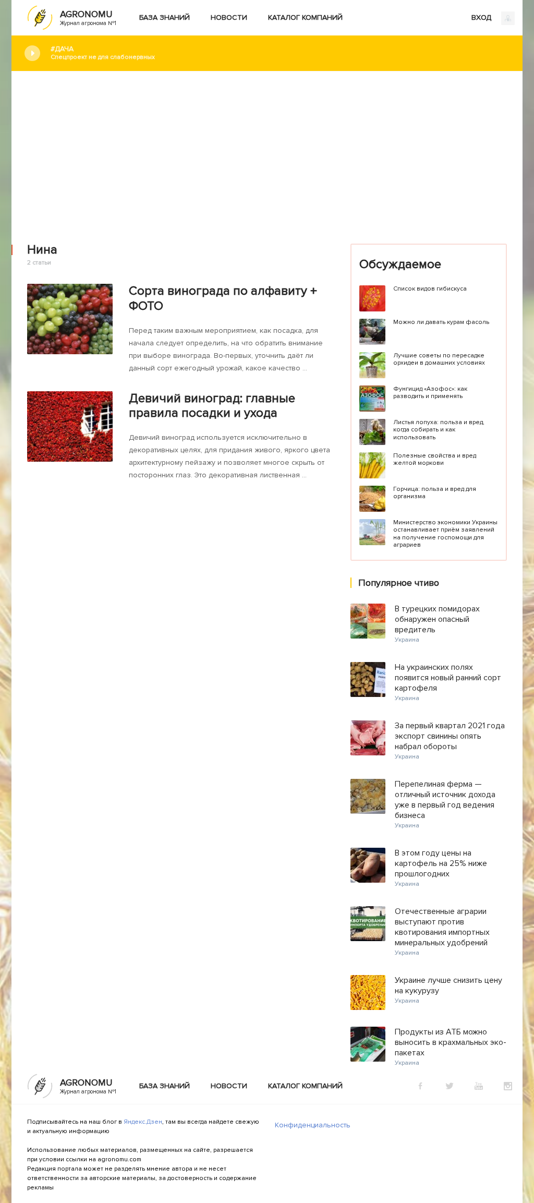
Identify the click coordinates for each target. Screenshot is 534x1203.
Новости (229, 17)
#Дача (103, 52)
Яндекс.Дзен (143, 1122)
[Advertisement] (267, 150)
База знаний (164, 17)
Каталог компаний (305, 17)
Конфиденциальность (312, 1125)
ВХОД (482, 17)
